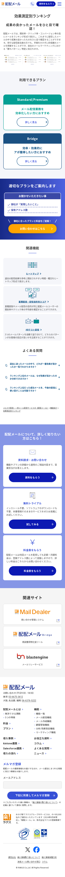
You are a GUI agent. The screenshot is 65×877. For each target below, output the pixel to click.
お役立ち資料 (41, 738)
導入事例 (8, 738)
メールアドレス (12, 777)
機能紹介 (53, 408)
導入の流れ (9, 753)
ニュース (39, 753)
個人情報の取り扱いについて (44, 802)
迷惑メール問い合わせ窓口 (29, 862)
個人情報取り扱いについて (28, 857)
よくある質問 (41, 748)
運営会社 (12, 857)
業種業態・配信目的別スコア (32, 301)
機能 (36, 709)
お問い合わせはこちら (32, 228)
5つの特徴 (10, 717)
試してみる (32, 524)
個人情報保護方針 (49, 857)
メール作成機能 (43, 721)
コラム (38, 743)
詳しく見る (31, 122)
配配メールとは (12, 709)
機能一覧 (40, 713)
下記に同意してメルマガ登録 (32, 795)
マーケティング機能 (46, 732)
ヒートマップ (32, 273)
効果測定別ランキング (12, 411)
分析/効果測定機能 (45, 728)
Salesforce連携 (12, 748)
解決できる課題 (13, 713)
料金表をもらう (32, 570)
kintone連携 (10, 743)
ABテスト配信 (32, 329)
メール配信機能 (43, 717)
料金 (5, 723)
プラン (7, 728)
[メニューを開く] (59, 4)
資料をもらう (45, 4)
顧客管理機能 (42, 725)
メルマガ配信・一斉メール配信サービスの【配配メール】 (25, 408)
